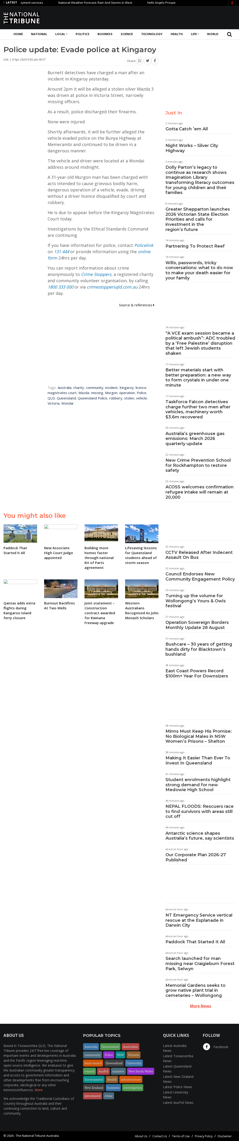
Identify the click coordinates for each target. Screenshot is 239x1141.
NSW (120, 1055)
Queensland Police (92, 398)
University (134, 1063)
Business (105, 34)
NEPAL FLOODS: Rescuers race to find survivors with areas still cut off (199, 811)
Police (141, 392)
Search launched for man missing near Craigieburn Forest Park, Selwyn (200, 963)
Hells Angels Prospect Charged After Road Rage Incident (171, 2)
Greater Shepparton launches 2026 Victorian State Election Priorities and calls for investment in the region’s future (197, 219)
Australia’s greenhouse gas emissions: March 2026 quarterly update (195, 438)
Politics (82, 34)
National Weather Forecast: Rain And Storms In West (80, 2)
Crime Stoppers (96, 274)
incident (111, 387)
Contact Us (159, 1136)
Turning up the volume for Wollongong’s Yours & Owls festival (195, 600)
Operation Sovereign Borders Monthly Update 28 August (197, 625)
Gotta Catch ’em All (186, 129)
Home (18, 34)
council (89, 1071)
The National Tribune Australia (37, 1136)
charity (78, 387)
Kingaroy (127, 387)
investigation (132, 1088)
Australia (64, 387)
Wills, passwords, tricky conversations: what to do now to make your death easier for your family (199, 270)
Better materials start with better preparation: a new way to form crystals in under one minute (198, 377)
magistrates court (62, 392)
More (39, 1090)
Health (177, 34)
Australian (130, 1047)
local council (93, 1063)
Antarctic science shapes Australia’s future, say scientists (199, 836)
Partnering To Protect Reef (195, 246)
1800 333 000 (60, 287)
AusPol (103, 1071)
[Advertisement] (150, 17)
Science (127, 34)
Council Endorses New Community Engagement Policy (200, 576)
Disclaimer (225, 1136)
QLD (51, 398)
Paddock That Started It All (195, 941)
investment (92, 1096)
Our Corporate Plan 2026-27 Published (195, 857)
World (212, 34)
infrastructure (131, 1079)
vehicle (141, 398)
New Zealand (93, 1088)
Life (194, 34)
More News (200, 1006)
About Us (141, 1136)
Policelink (143, 245)
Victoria (54, 403)
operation (127, 392)
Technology (151, 34)
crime (109, 1096)
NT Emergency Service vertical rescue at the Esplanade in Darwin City (198, 920)
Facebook (220, 1047)
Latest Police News (177, 1087)
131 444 (61, 251)
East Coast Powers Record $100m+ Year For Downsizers (196, 673)
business (113, 1088)
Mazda (83, 392)
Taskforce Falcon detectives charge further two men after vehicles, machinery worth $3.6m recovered (197, 409)
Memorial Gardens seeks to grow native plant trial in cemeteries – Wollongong (195, 990)
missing (97, 392)
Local (60, 34)
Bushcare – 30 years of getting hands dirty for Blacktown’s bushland (198, 649)
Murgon (111, 392)
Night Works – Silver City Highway (191, 148)
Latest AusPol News (178, 1102)
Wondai (67, 403)
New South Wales (140, 1071)
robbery (115, 398)
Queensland (66, 398)
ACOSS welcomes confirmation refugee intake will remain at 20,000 (199, 492)
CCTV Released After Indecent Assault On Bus (199, 555)
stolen (129, 398)
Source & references (136, 305)
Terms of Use (181, 1136)
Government (110, 1047)
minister (118, 1071)
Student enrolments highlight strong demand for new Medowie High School (198, 784)
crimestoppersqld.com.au (112, 287)
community (94, 387)
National (39, 34)
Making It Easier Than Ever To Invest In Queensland (197, 760)
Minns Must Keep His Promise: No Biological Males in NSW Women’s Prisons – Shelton (198, 736)
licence (141, 387)
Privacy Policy (204, 1136)
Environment (93, 1079)
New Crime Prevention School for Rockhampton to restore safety (198, 465)
